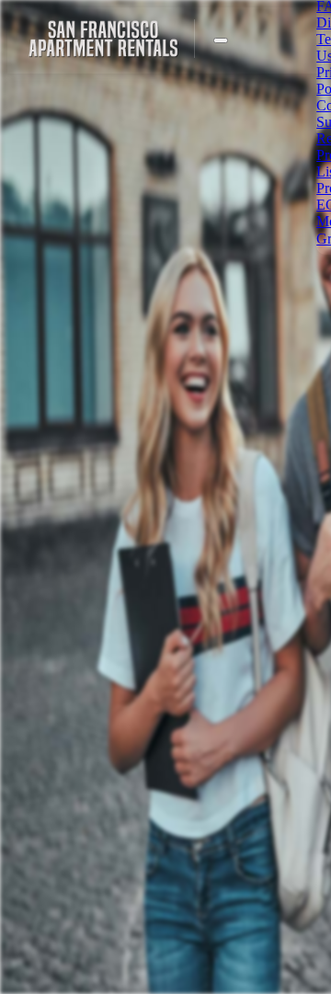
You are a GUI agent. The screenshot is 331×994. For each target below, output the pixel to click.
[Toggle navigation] (220, 40)
